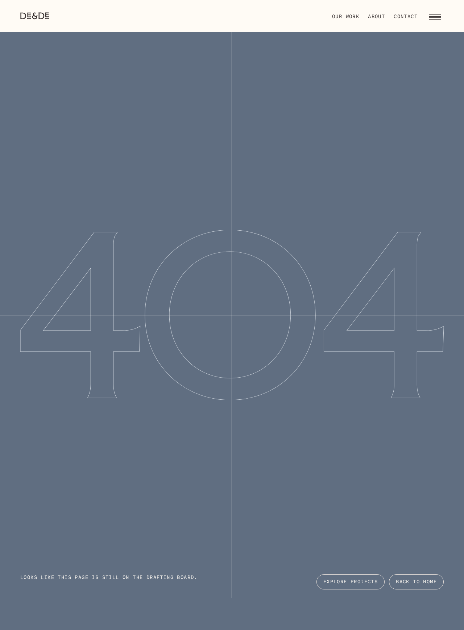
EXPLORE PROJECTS (350, 582)
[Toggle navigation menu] (435, 16)
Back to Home (416, 582)
